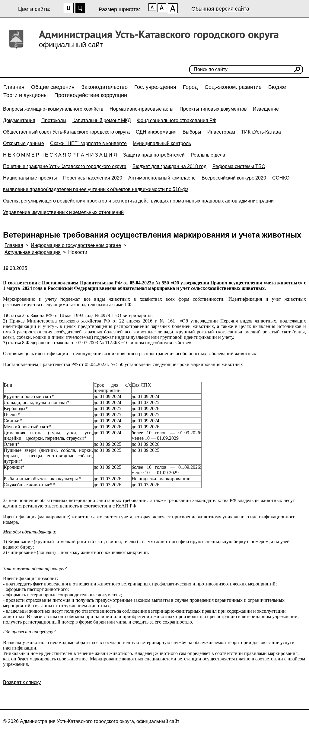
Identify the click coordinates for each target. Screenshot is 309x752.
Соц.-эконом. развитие (233, 87)
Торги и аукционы (25, 95)
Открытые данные (23, 143)
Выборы (192, 132)
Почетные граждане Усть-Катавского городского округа (64, 166)
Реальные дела (208, 154)
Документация (19, 120)
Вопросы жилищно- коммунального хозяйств (53, 109)
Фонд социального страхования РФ (176, 120)
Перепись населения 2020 (92, 177)
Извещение (266, 109)
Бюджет (278, 87)
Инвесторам (221, 132)
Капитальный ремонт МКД (101, 120)
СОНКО (280, 177)
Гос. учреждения (155, 87)
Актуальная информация (33, 252)
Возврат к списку (22, 682)
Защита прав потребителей (154, 154)
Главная (13, 87)
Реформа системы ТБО (238, 166)
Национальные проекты (30, 177)
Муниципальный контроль (162, 143)
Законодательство (104, 87)
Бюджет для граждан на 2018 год (169, 166)
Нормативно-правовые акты (142, 109)
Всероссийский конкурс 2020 (234, 177)
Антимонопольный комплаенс (162, 177)
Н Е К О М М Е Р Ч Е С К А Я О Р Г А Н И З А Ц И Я (60, 154)
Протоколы (53, 120)
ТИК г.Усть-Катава (261, 132)
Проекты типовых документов (213, 109)
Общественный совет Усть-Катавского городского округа (66, 132)
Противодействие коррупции (90, 95)
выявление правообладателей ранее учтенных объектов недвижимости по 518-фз (95, 189)
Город (190, 87)
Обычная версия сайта (220, 9)
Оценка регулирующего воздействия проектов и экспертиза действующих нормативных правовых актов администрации (138, 200)
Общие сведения (53, 87)
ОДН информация (156, 132)
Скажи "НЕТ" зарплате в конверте (88, 143)
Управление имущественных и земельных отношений (63, 212)
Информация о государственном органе (76, 245)
